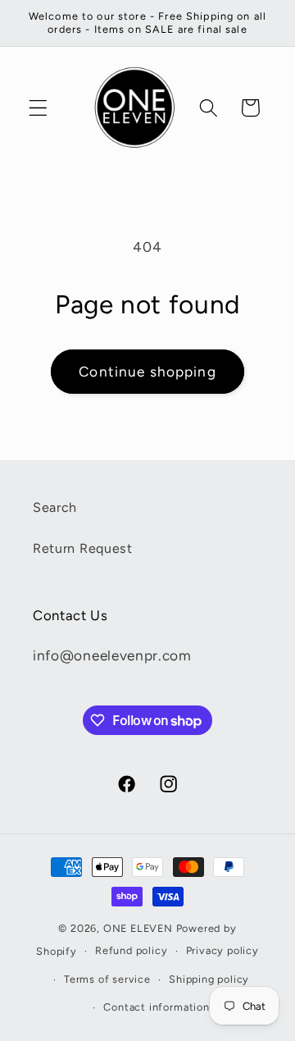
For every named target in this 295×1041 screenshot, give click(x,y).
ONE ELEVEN (138, 928)
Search (55, 507)
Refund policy (131, 950)
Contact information (156, 1007)
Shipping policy (209, 979)
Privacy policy (222, 950)
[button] (38, 108)
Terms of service (107, 979)
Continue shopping (147, 371)
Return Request (83, 548)
